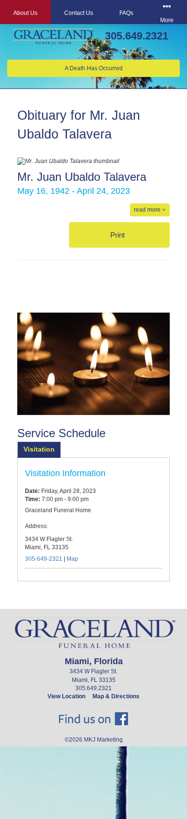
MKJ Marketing (103, 739)
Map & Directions (116, 696)
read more (148, 209)
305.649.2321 (136, 36)
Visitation (39, 449)
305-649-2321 (43, 558)
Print (118, 235)
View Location (66, 696)
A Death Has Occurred (94, 68)
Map (72, 558)
